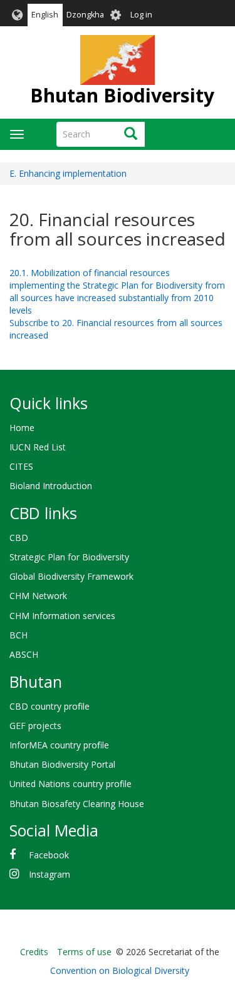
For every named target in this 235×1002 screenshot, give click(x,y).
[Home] (117, 60)
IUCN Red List (37, 447)
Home (21, 428)
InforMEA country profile (59, 745)
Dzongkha (85, 14)
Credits (34, 952)
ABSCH (23, 654)
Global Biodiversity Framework (71, 576)
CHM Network (38, 596)
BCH (18, 635)
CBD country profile (49, 706)
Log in (141, 14)
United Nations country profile (70, 784)
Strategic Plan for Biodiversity (69, 557)
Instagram (49, 874)
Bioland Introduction (50, 486)
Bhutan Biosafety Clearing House (76, 804)
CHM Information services (62, 616)
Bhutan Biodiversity (122, 95)
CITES (21, 466)
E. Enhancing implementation (68, 173)
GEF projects (35, 726)
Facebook (49, 855)
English (44, 14)
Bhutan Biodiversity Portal (62, 764)
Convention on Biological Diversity (119, 970)
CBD (18, 537)
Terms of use (84, 952)
